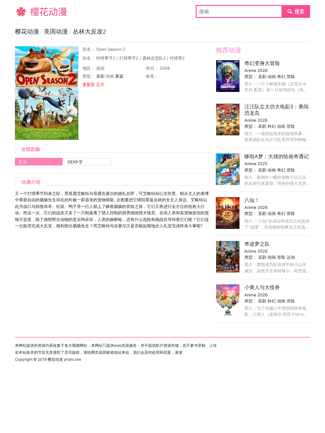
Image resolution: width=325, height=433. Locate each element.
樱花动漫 (25, 11)
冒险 (291, 76)
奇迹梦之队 (257, 244)
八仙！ (252, 200)
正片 (22, 162)
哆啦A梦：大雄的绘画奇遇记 (276, 156)
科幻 (272, 126)
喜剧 (100, 76)
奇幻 (281, 76)
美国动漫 (57, 31)
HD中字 (75, 162)
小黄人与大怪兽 (262, 287)
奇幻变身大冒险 (262, 63)
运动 (291, 257)
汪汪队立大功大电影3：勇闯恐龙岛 (276, 109)
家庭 (119, 76)
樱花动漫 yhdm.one (64, 359)
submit (296, 11)
